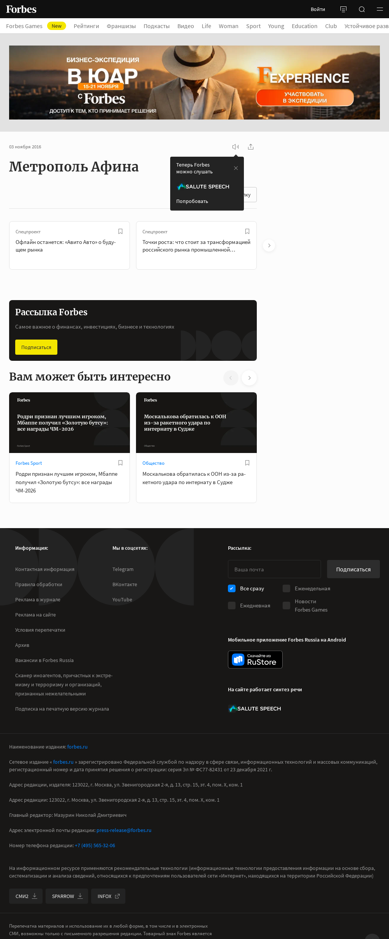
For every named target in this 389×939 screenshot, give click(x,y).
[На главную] (21, 9)
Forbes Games (34, 26)
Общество (153, 463)
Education (305, 26)
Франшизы (121, 26)
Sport (253, 26)
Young (276, 26)
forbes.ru (77, 746)
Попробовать (192, 201)
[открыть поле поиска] (362, 9)
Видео (185, 26)
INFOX (104, 896)
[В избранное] (120, 231)
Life (206, 26)
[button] (380, 9)
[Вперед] (269, 245)
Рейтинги (86, 26)
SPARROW (63, 896)
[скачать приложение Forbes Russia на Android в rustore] (255, 659)
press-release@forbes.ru (124, 830)
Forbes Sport (29, 463)
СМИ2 (22, 896)
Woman (229, 26)
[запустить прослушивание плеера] (235, 147)
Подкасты (157, 26)
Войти (318, 9)
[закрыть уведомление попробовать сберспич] (236, 168)
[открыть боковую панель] (343, 9)
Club (331, 26)
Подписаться (36, 347)
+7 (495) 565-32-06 (95, 845)
